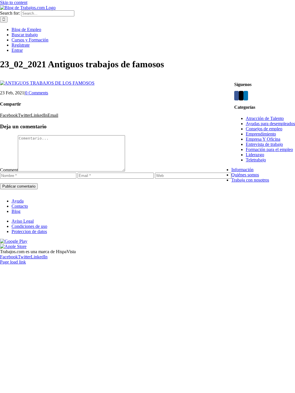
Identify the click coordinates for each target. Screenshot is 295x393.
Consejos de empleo (264, 128)
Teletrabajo (256, 159)
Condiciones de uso (29, 226)
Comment (9, 169)
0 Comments (36, 92)
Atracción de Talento (265, 118)
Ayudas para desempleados (270, 123)
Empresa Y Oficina (263, 139)
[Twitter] (241, 95)
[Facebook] (236, 95)
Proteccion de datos (29, 231)
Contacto (20, 206)
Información (242, 169)
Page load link (13, 262)
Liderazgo (255, 154)
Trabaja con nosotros (250, 180)
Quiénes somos (245, 174)
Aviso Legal (23, 221)
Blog (16, 211)
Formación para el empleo (269, 149)
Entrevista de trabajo (264, 144)
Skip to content (13, 2)
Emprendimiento (261, 133)
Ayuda (18, 201)
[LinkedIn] (245, 95)
